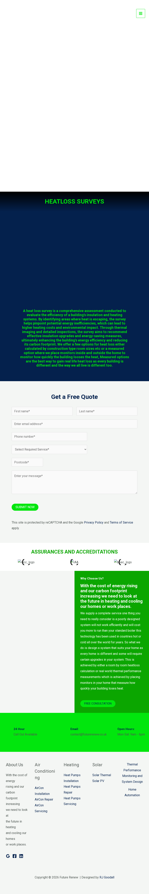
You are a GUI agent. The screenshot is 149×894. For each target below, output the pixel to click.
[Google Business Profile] (8, 856)
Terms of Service (121, 522)
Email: (74, 729)
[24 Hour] (7, 732)
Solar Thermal (101, 775)
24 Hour (19, 729)
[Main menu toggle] (140, 13)
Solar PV (98, 781)
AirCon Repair (44, 799)
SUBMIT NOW (25, 507)
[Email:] (64, 732)
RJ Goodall (107, 877)
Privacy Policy (93, 522)
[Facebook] (14, 856)
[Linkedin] (21, 856)
